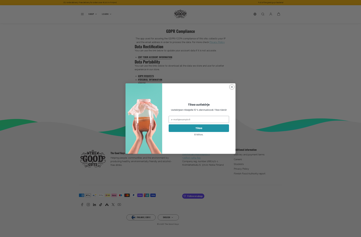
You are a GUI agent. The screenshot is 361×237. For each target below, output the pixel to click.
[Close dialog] (231, 86)
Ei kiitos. (198, 134)
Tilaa (198, 128)
